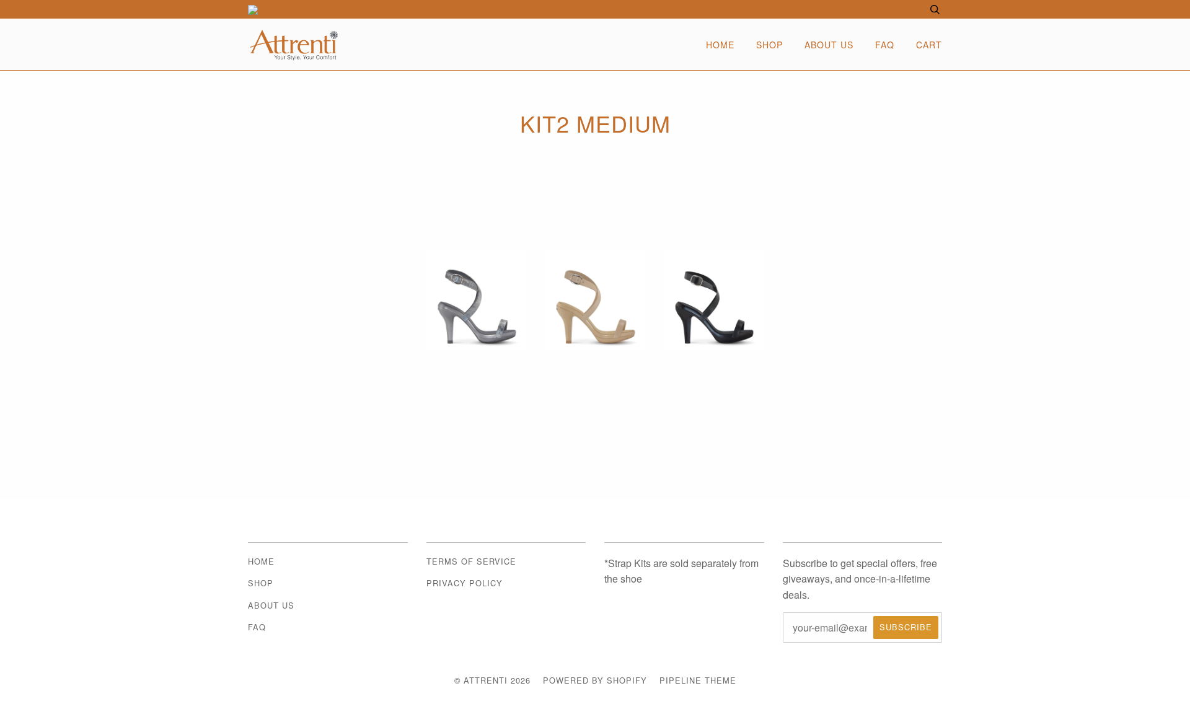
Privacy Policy (464, 583)
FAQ (884, 44)
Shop (769, 44)
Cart (929, 44)
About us (828, 44)
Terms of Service (471, 561)
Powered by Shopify (595, 680)
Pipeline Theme (697, 680)
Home (720, 44)
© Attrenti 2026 (492, 680)
